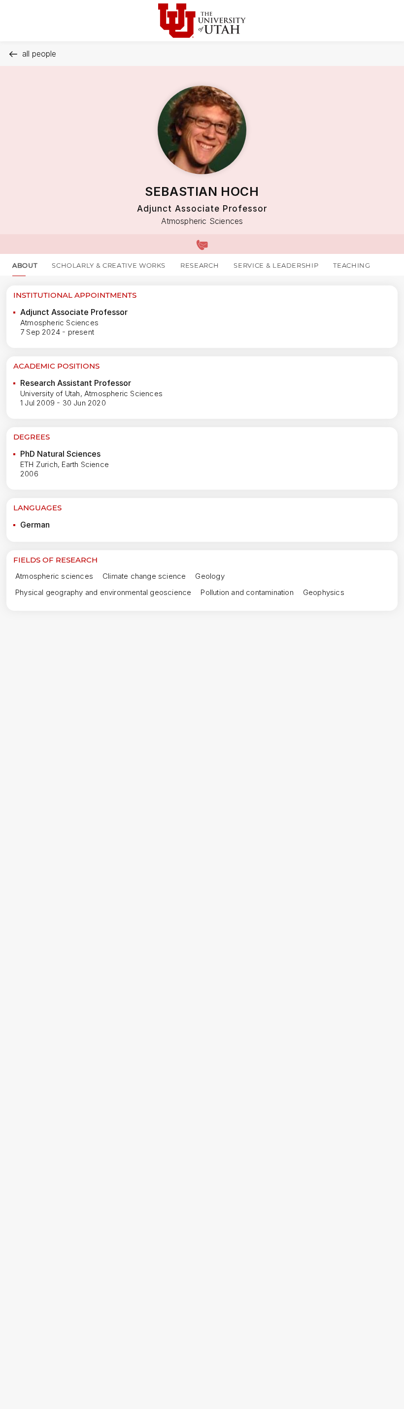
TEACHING (351, 265)
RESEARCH (199, 265)
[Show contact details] (202, 244)
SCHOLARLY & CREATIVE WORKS (109, 265)
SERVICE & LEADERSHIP (276, 265)
